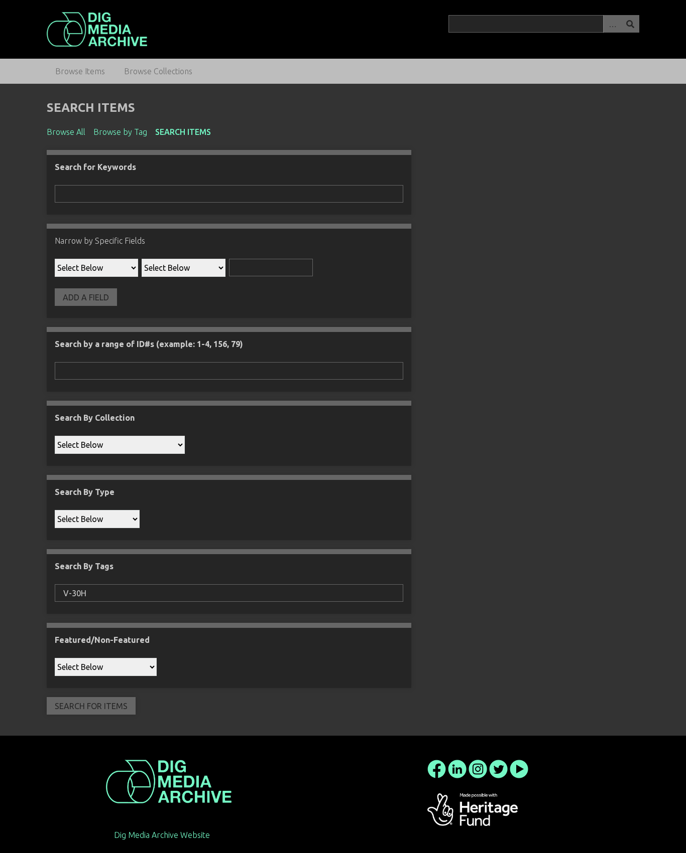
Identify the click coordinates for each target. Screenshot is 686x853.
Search (630, 24)
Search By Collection (95, 417)
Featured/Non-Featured (102, 639)
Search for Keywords (95, 167)
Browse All (66, 131)
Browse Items (80, 71)
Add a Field (86, 297)
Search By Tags (84, 566)
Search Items (183, 131)
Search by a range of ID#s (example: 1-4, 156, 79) (149, 344)
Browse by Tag (120, 131)
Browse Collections (158, 71)
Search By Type (85, 491)
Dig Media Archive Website (162, 834)
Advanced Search (612, 24)
